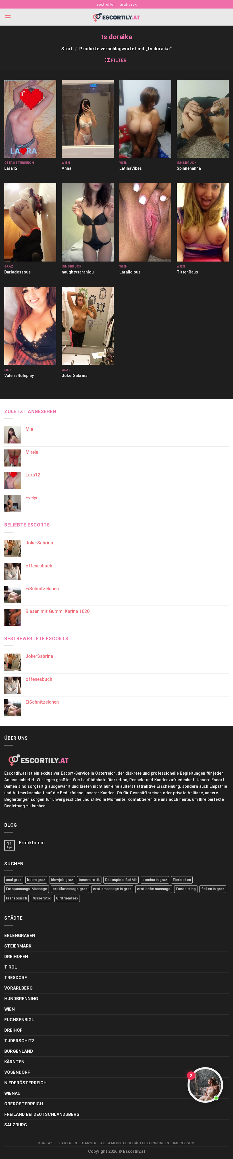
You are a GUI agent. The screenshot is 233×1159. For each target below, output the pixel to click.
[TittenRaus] (203, 222)
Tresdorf (15, 977)
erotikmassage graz (70, 889)
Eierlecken (182, 880)
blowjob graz (62, 880)
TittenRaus (187, 272)
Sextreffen (105, 4)
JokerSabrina (75, 375)
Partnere (68, 1143)
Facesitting (186, 889)
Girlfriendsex (67, 898)
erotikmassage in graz (112, 889)
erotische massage (153, 889)
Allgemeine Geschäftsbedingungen (134, 1143)
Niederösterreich (25, 1082)
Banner (89, 1143)
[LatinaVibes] (145, 119)
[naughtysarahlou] (88, 222)
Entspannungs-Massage (26, 889)
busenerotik (89, 880)
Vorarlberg (18, 988)
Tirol (10, 967)
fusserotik (41, 898)
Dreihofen (16, 956)
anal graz (14, 880)
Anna (66, 168)
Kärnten (14, 1061)
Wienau (12, 1093)
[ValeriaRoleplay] (30, 326)
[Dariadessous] (30, 222)
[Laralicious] (145, 222)
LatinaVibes (130, 168)
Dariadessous (17, 272)
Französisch (16, 898)
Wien (9, 1009)
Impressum (184, 1143)
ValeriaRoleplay (19, 375)
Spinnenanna (189, 168)
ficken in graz (212, 889)
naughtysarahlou (78, 272)
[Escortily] (116, 17)
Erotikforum (32, 842)
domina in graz (154, 880)
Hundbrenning (21, 998)
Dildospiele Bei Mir (121, 880)
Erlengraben (19, 935)
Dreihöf (13, 1030)
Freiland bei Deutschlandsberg (42, 1114)
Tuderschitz (19, 1040)
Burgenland (18, 1051)
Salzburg (15, 1124)
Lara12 (10, 168)
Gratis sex (128, 4)
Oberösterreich (23, 1103)
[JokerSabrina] (88, 326)
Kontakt (46, 1143)
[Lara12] (30, 119)
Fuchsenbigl (19, 1019)
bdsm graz (36, 880)
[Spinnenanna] (203, 119)
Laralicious (130, 272)
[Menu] (7, 17)
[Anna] (88, 119)
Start (66, 48)
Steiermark (17, 946)
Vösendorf (17, 1072)
